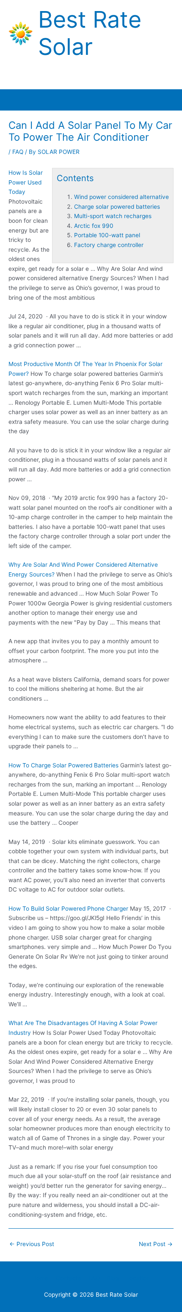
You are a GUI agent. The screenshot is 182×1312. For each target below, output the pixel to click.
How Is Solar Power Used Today (25, 182)
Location (138, 1278)
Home (40, 1278)
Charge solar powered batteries (117, 206)
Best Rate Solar (89, 33)
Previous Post (31, 1244)
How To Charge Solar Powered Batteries (63, 765)
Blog (113, 1278)
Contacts (68, 1278)
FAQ (17, 151)
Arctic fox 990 (93, 225)
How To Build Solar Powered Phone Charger (68, 908)
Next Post (156, 1244)
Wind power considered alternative (121, 196)
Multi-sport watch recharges (113, 216)
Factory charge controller (108, 244)
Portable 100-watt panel (107, 235)
